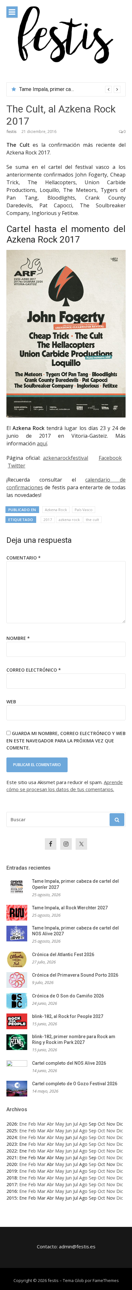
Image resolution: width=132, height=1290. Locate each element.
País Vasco (84, 509)
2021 (11, 1157)
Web (11, 702)
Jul (75, 1124)
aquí (42, 443)
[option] (69, 89)
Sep (92, 1131)
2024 (11, 1137)
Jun (68, 1124)
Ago (83, 1124)
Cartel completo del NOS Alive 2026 (69, 1063)
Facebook (110, 457)
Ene (23, 1124)
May (59, 1124)
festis (11, 131)
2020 (11, 1164)
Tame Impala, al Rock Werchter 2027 (70, 907)
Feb (32, 1124)
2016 (11, 1191)
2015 (11, 1198)
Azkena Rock (56, 509)
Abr (50, 1124)
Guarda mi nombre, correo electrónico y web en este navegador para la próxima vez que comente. (66, 740)
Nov (110, 1131)
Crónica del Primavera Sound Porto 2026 (75, 975)
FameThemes (106, 1280)
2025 (11, 1131)
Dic (119, 1131)
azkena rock (69, 519)
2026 (11, 1124)
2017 (47, 519)
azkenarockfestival (65, 457)
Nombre (18, 638)
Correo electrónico (33, 670)
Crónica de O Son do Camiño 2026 (68, 995)
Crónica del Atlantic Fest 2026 (63, 954)
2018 (11, 1178)
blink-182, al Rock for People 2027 (67, 1016)
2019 (11, 1171)
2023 (11, 1144)
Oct (101, 1131)
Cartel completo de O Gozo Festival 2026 (74, 1083)
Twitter (16, 465)
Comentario (23, 558)
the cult (92, 519)
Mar (41, 1124)
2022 (11, 1151)
